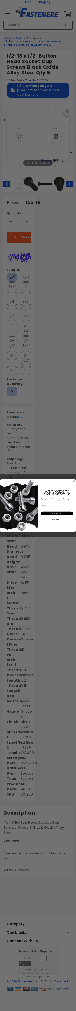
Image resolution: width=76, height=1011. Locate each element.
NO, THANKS (57, 519)
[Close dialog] (74, 481)
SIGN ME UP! (57, 513)
